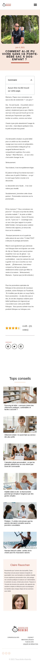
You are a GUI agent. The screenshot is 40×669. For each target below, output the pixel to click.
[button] (35, 4)
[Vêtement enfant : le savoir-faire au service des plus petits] (20, 424)
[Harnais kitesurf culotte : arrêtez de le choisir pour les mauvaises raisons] (20, 540)
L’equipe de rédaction (30, 644)
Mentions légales (27, 639)
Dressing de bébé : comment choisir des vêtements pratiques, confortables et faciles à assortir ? (19, 407)
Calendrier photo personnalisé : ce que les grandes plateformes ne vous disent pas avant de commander (19, 464)
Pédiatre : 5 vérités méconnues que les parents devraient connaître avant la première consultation (18, 523)
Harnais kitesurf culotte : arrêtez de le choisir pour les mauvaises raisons (17, 552)
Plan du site (29, 642)
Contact (31, 637)
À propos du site (13, 637)
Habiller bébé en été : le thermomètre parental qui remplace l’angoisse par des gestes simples (19, 494)
